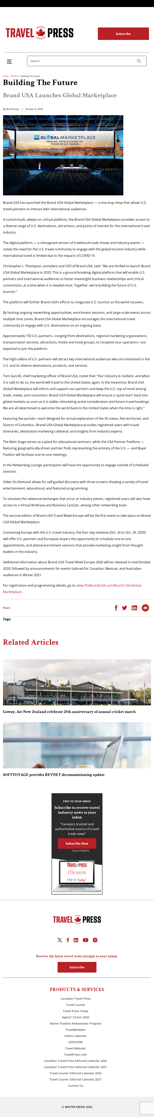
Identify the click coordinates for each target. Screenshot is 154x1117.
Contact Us (75, 1086)
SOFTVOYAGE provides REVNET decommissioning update (54, 774)
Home (6, 76)
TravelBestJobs (76, 1030)
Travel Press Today (75, 1011)
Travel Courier (75, 1005)
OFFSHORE (75, 1042)
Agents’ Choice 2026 (75, 1017)
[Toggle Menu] (10, 61)
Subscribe (123, 34)
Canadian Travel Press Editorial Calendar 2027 (75, 1067)
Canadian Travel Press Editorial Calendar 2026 (75, 1061)
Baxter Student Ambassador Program (75, 1023)
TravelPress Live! (75, 1054)
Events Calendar (76, 1036)
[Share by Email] (145, 607)
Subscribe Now (77, 843)
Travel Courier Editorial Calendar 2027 (75, 1079)
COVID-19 (14, 76)
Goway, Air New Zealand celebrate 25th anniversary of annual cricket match (69, 711)
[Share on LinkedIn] (134, 607)
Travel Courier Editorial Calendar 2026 (75, 1073)
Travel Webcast (75, 1048)
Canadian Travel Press (76, 998)
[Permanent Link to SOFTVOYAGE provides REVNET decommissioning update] (77, 745)
